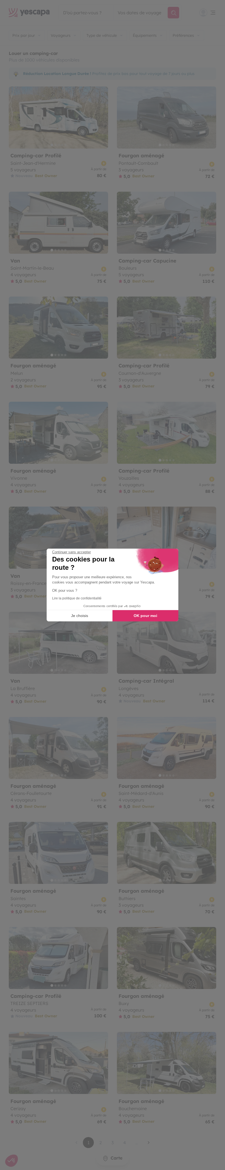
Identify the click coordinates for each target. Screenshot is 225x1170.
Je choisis (79, 615)
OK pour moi (145, 615)
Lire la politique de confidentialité (77, 598)
